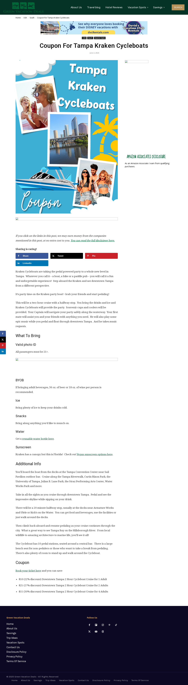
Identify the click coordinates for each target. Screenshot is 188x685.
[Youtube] (96, 631)
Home (18, 17)
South (32, 17)
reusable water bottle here (38, 438)
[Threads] (102, 631)
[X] (89, 631)
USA (25, 17)
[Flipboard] (96, 625)
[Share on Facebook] (3, 334)
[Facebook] (89, 625)
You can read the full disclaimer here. (93, 240)
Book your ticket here (28, 570)
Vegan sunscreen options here (95, 454)
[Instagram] (102, 625)
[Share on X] (3, 339)
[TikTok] (116, 625)
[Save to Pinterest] (3, 345)
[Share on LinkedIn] (3, 351)
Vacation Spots (100, 38)
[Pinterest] (109, 625)
